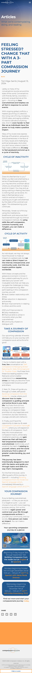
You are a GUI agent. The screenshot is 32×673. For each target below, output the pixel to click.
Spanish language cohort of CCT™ (15, 487)
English (23, 559)
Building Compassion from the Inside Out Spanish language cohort (15, 479)
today (26, 601)
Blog (3, 76)
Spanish (16, 562)
